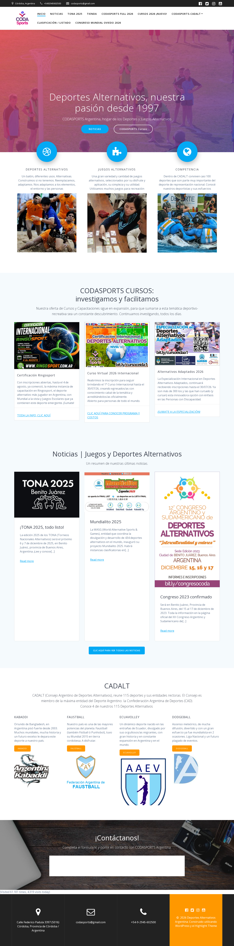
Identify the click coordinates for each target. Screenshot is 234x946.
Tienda (92, 13)
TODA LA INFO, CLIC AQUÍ (34, 415)
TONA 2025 (74, 13)
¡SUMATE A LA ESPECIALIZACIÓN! (179, 412)
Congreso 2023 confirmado (186, 597)
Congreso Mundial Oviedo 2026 (98, 22)
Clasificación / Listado (54, 22)
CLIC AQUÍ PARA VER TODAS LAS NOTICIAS (116, 650)
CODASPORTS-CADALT (186, 13)
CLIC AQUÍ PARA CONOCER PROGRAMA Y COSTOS (113, 415)
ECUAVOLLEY (129, 752)
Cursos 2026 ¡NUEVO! (152, 13)
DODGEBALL (182, 748)
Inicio (41, 13)
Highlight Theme (206, 926)
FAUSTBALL (76, 748)
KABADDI (22, 748)
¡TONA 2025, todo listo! (42, 527)
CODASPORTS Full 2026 (117, 13)
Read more (27, 561)
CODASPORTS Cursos (133, 129)
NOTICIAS (56, 13)
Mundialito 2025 (105, 521)
